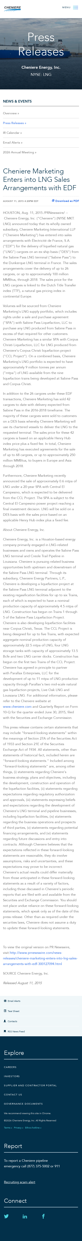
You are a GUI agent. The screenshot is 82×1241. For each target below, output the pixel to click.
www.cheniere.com (17, 706)
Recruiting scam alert (19, 1182)
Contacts (12, 1021)
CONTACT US (13, 1094)
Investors (12, 1076)
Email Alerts (11, 142)
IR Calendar (11, 133)
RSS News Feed (16, 1031)
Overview (10, 113)
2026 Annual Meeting (18, 152)
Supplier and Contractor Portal (30, 1085)
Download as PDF (67, 201)
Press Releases (13, 123)
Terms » (8, 1127)
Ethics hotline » (33, 1127)
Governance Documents (23, 1103)
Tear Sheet (13, 1011)
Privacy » (18, 1127)
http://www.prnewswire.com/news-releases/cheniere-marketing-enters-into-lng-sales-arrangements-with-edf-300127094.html (40, 958)
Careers (10, 1067)
